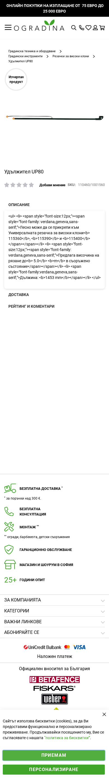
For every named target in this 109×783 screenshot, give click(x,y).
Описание (19, 204)
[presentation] (54, 205)
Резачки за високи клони (71, 56)
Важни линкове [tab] (23, 621)
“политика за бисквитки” (67, 738)
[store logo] (39, 25)
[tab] (54, 632)
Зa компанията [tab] (22, 600)
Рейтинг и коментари (31, 306)
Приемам (53, 755)
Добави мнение (52, 185)
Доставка (18, 294)
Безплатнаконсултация (33, 511)
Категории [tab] (16, 610)
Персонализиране (53, 769)
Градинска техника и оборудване (32, 51)
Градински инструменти (25, 56)
